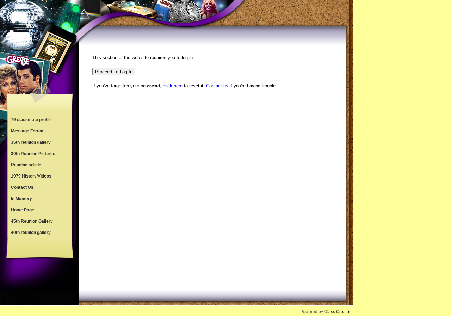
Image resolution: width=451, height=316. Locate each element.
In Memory (21, 198)
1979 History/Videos (31, 176)
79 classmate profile (31, 119)
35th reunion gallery (31, 142)
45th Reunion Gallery (32, 221)
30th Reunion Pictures (33, 153)
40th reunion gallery (31, 232)
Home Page (22, 209)
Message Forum (27, 131)
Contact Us (22, 187)
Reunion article (26, 164)
